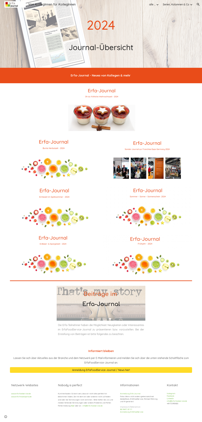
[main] (101, 33)
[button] (198, 4)
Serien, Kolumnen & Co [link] (176, 4)
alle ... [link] (152, 4)
